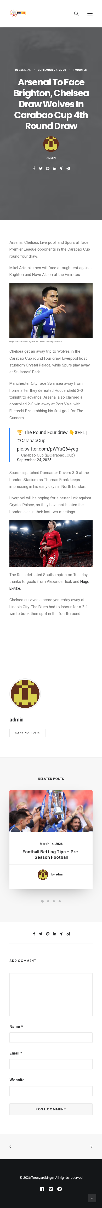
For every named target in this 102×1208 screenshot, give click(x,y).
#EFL (80, 432)
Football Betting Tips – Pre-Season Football (51, 854)
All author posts (27, 733)
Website (17, 1079)
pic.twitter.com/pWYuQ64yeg (47, 449)
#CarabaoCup (31, 440)
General (25, 70)
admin (51, 158)
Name (16, 1026)
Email (15, 1053)
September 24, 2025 (34, 460)
